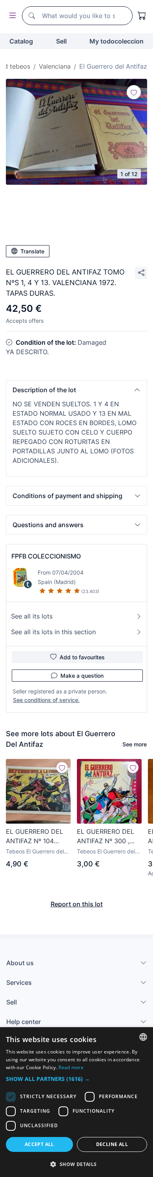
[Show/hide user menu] (11, 15)
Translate (32, 251)
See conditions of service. (46, 700)
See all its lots (32, 616)
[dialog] (76, 1102)
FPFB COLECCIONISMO (46, 556)
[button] (76, 390)
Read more (71, 1067)
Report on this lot (77, 904)
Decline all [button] (112, 1144)
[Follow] (134, 92)
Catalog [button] (21, 41)
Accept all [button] (39, 1144)
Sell (61, 41)
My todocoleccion (116, 41)
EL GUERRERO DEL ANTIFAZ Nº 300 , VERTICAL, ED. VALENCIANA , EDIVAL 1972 (105, 837)
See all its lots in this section (53, 632)
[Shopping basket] (142, 16)
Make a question (82, 675)
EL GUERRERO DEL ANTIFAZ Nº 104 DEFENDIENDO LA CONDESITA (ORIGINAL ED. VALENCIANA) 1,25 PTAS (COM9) (34, 837)
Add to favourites (82, 657)
